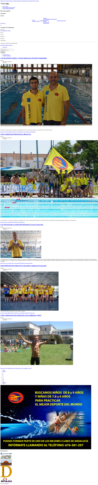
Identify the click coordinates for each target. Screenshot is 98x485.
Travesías (45, 23)
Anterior (4, 371)
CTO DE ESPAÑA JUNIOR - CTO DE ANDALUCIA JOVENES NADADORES (23, 58)
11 (3, 380)
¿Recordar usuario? (6, 54)
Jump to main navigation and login (9, 7)
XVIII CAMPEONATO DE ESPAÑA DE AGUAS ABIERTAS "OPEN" (21, 315)
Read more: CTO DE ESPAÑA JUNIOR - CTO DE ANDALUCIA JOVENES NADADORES (17, 131)
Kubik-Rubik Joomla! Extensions (6, 45)
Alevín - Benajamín (46, 19)
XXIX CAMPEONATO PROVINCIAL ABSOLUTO (15, 134)
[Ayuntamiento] (6, 454)
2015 (48, 22)
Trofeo (47, 20)
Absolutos (52, 19)
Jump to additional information (8, 8)
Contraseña (2, 50)
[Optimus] (6, 458)
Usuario (1, 49)
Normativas (59, 20)
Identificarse (3, 52)
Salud (48, 23)
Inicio (4, 370)
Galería (64, 20)
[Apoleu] (6, 481)
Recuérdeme (2, 51)
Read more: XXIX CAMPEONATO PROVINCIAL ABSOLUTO (12, 222)
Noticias (44, 20)
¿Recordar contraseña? (7, 55)
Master (55, 19)
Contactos (37, 21)
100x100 (44, 21)
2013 (46, 22)
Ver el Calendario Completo (5, 30)
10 (3, 379)
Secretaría (34, 21)
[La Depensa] (6, 476)
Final (4, 383)
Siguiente (4, 382)
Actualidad (41, 20)
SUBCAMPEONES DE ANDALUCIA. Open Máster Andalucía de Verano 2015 (23, 265)
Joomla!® (7, 483)
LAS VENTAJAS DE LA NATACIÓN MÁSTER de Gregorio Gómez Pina (21, 224)
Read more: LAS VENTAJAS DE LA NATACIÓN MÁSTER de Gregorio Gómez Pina (16, 263)
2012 (44, 22)
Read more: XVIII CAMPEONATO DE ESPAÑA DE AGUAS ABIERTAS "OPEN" (16, 368)
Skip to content (5, 6)
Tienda (62, 20)
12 (3, 381)
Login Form (5, 47)
